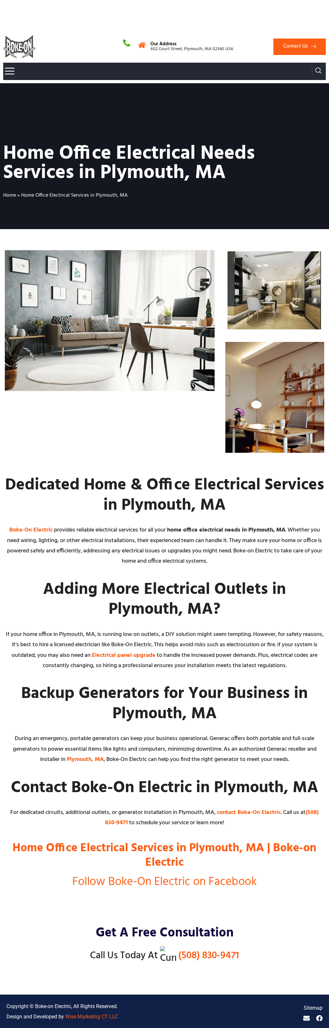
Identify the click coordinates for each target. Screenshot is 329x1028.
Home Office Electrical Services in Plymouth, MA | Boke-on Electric (164, 855)
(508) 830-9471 (208, 955)
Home (9, 195)
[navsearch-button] (318, 71)
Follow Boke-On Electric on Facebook (164, 882)
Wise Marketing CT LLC (91, 1017)
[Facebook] (319, 1018)
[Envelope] (306, 1018)
